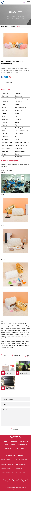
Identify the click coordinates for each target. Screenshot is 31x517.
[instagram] (22, 480)
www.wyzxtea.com (7, 473)
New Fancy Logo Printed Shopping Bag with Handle (24, 373)
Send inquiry (8, 82)
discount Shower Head (7, 465)
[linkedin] (8, 480)
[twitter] (13, 480)
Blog (13, 445)
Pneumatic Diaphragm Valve (21, 469)
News (6, 445)
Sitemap (8, 448)
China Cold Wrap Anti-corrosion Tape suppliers (22, 473)
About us (13, 441)
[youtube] (17, 480)
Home (2, 26)
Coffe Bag (13, 26)
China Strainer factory (6, 469)
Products (7, 26)
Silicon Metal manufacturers (6, 460)
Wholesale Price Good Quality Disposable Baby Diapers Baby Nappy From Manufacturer (9, 373)
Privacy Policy (20, 448)
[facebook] (4, 480)
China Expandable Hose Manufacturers (21, 460)
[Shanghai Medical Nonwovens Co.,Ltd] (2, 2)
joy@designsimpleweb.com (18, 489)
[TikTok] (26, 480)
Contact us (22, 445)
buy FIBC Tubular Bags (21, 465)
